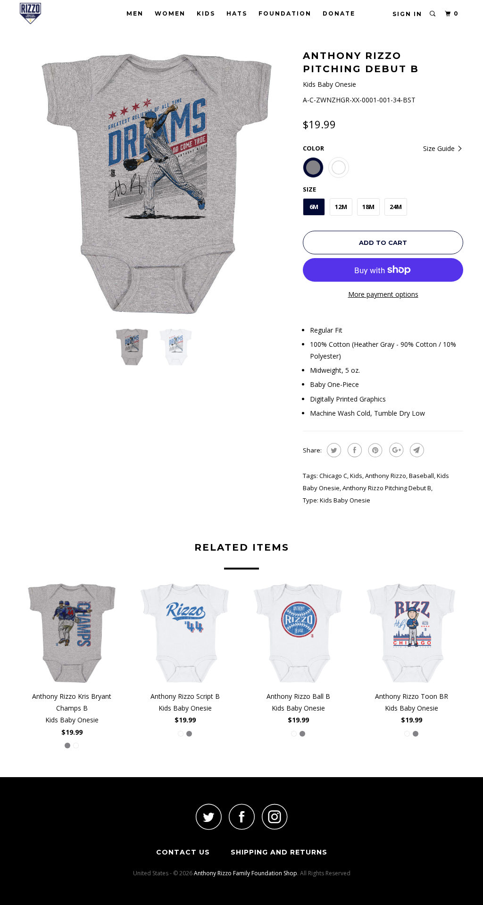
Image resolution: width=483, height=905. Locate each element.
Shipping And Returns (279, 852)
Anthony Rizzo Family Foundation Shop (245, 873)
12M (341, 206)
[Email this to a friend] (416, 450)
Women (170, 13)
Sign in (407, 13)
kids (356, 475)
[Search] (433, 14)
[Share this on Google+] (395, 450)
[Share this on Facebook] (353, 450)
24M (396, 206)
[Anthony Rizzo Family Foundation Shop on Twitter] (208, 817)
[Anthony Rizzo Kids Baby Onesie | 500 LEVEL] (156, 184)
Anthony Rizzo (385, 475)
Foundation (284, 13)
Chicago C (333, 475)
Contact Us (183, 852)
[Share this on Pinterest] (374, 450)
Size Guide (440, 148)
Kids (206, 13)
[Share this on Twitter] (333, 450)
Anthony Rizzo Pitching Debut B (386, 488)
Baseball (421, 475)
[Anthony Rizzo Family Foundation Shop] (57, 13)
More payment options (383, 294)
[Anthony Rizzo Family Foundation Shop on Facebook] (241, 817)
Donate (339, 13)
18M (368, 206)
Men (134, 13)
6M (313, 206)
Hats (236, 13)
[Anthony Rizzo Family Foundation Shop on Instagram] (274, 817)
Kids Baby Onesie (345, 500)
